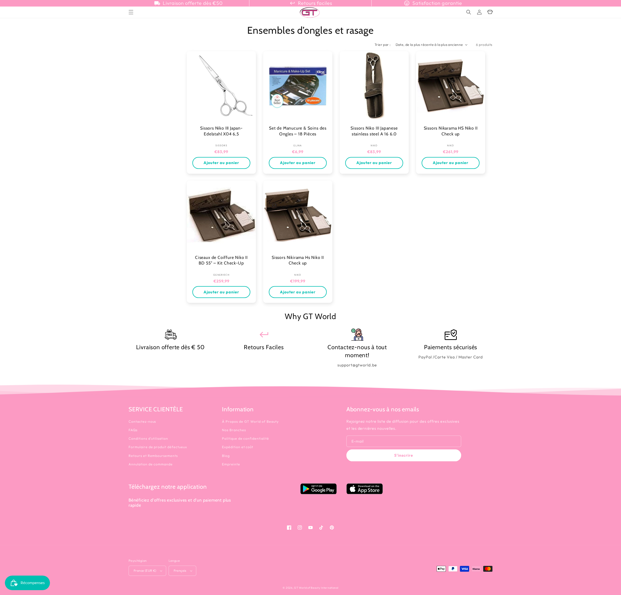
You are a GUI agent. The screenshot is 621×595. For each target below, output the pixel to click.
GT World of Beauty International (316, 587)
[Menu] (131, 12)
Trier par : (383, 44)
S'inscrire (403, 455)
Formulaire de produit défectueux (158, 447)
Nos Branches (234, 430)
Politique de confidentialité (245, 438)
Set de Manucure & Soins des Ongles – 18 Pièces (298, 130)
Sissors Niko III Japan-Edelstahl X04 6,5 (221, 130)
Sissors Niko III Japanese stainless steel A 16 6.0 (374, 130)
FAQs (133, 430)
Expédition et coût (237, 447)
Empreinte (231, 464)
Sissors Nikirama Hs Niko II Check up (298, 260)
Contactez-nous (142, 421)
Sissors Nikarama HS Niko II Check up (451, 130)
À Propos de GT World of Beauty (250, 421)
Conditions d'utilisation (148, 438)
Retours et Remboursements (153, 456)
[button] (468, 12)
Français (180, 570)
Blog (226, 456)
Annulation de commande (151, 464)
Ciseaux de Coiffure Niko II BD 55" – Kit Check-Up (221, 260)
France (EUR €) (145, 570)
